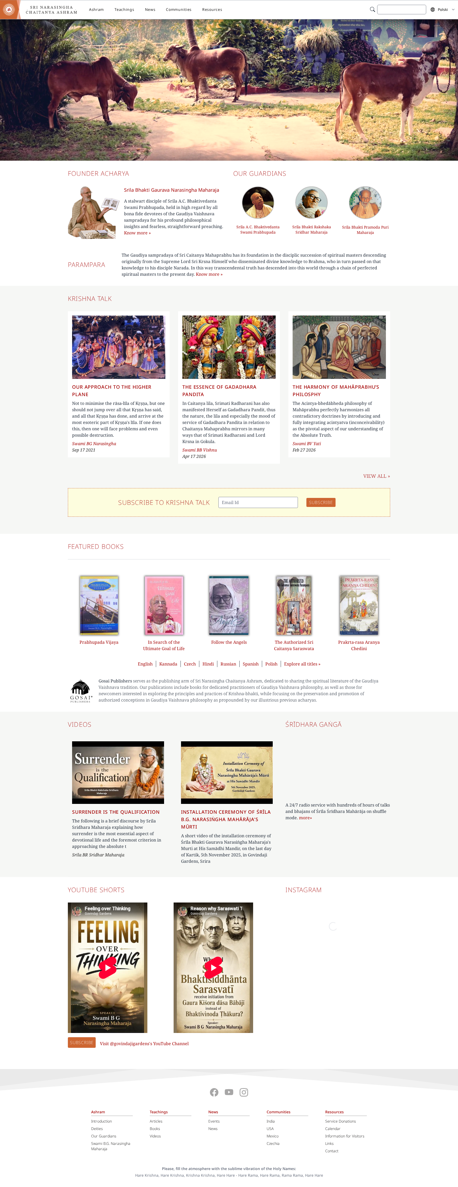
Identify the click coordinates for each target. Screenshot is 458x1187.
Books (155, 1128)
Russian (228, 664)
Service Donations (340, 1121)
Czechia (273, 1143)
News (150, 9)
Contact (331, 1150)
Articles (156, 1121)
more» (305, 818)
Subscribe (82, 1042)
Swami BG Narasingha (94, 443)
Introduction (101, 1121)
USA (270, 1128)
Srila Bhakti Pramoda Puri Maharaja (365, 230)
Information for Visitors (344, 1135)
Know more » (209, 274)
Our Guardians (103, 1135)
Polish (271, 664)
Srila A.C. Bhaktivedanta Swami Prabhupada (258, 229)
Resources (212, 9)
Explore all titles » (302, 664)
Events (214, 1121)
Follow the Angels (229, 642)
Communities (179, 9)
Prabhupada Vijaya (99, 642)
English (145, 664)
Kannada (168, 664)
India (271, 1121)
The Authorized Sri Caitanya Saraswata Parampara (294, 648)
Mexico (273, 1135)
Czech (190, 664)
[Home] (42, 9)
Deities (97, 1128)
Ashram (96, 9)
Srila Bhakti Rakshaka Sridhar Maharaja (311, 229)
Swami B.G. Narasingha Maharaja (110, 1146)
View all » (376, 476)
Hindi (208, 664)
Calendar (333, 1128)
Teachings (124, 9)
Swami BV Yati (307, 443)
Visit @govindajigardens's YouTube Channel (144, 1043)
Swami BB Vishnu (199, 450)
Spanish (251, 664)
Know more (137, 233)
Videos (155, 1135)
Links (329, 1143)
